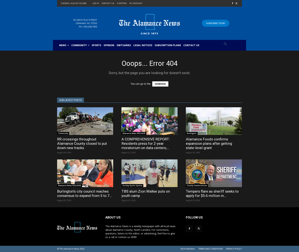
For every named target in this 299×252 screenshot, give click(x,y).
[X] (236, 4)
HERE (134, 237)
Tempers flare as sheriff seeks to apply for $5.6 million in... (212, 193)
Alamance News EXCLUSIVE (134, 133)
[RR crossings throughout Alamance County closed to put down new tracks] (85, 121)
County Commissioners (197, 185)
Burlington (192, 133)
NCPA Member (188, 248)
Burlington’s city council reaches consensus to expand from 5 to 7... (84, 193)
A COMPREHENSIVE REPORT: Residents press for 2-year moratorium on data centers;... (145, 143)
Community (63, 133)
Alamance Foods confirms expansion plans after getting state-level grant (209, 143)
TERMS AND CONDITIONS (210, 248)
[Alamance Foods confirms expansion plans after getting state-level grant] (214, 121)
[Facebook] (232, 4)
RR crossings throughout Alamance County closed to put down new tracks (82, 143)
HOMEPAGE (160, 84)
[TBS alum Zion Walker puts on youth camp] (149, 173)
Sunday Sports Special (132, 185)
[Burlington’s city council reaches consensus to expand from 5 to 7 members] (85, 173)
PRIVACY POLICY (234, 248)
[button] (225, 44)
